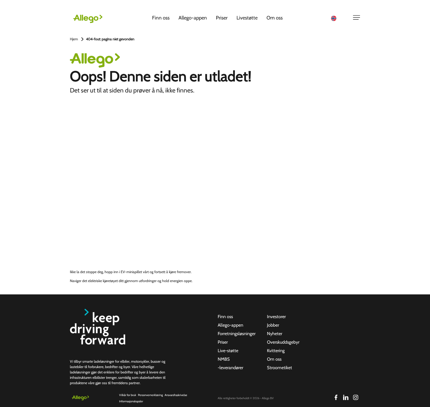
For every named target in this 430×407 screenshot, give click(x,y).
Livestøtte (247, 18)
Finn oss (161, 18)
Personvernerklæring (150, 395)
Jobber (273, 325)
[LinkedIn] (345, 397)
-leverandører (230, 367)
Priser (222, 18)
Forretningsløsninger (237, 333)
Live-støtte (228, 350)
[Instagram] (355, 397)
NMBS (224, 359)
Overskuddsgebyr (283, 342)
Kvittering (276, 350)
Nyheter (274, 333)
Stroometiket (279, 367)
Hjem (74, 39)
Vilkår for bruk (127, 395)
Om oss (275, 18)
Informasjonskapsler (131, 401)
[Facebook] (335, 397)
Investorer (276, 316)
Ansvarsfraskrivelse (176, 395)
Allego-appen (192, 18)
